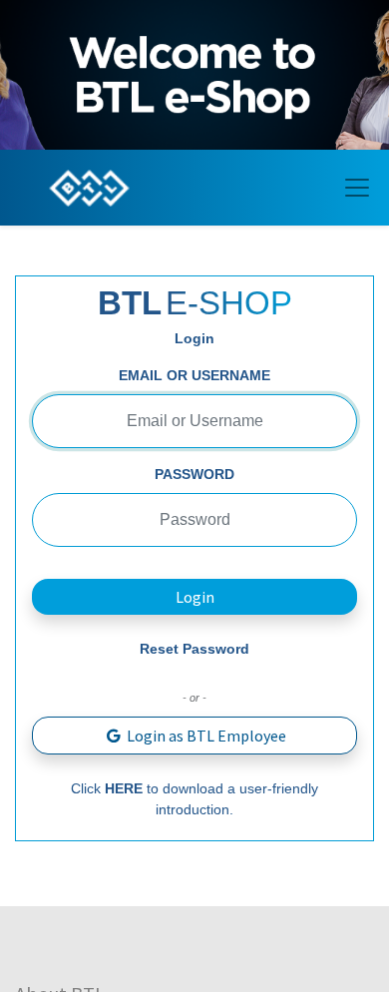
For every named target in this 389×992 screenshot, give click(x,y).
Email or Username (194, 375)
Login (195, 597)
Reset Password (194, 649)
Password (194, 474)
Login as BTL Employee (205, 735)
